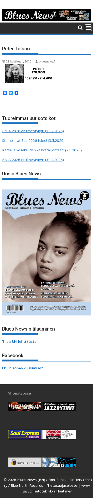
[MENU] (88, 27)
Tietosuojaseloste (62, 485)
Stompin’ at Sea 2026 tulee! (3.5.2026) (33, 140)
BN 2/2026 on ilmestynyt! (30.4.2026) (33, 159)
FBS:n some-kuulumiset (22, 368)
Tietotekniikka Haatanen (52, 491)
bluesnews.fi (47, 61)
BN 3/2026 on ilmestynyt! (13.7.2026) (33, 130)
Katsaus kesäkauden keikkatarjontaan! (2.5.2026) (42, 150)
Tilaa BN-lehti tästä (19, 341)
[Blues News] (46, 19)
